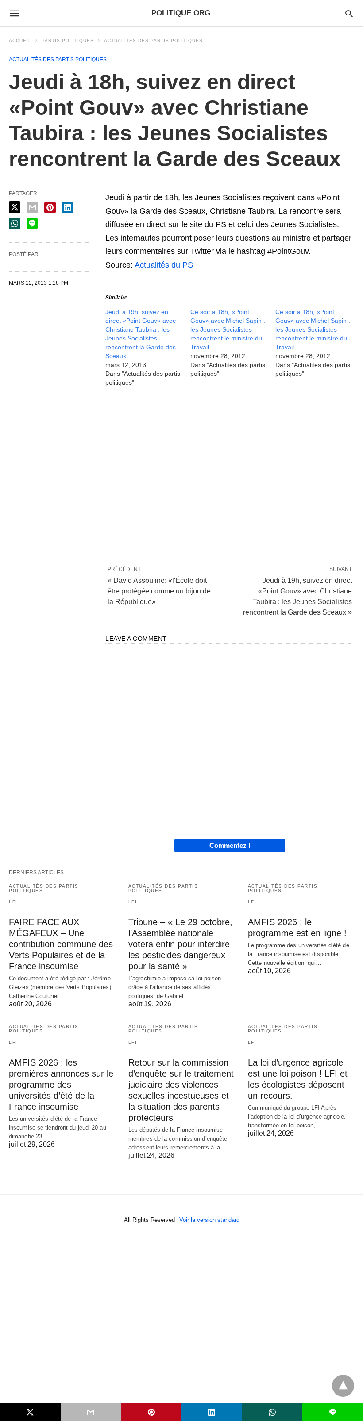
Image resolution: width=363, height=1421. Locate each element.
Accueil (20, 40)
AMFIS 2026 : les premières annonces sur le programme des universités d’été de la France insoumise (61, 1084)
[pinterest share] (50, 207)
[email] (91, 1412)
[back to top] (343, 1386)
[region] (229, 473)
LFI (13, 901)
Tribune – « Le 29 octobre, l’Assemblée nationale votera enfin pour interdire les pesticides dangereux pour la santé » (180, 944)
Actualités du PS (164, 265)
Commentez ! (230, 845)
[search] (349, 13)
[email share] (32, 207)
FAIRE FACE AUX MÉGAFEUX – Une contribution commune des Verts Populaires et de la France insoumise (61, 944)
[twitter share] (14, 207)
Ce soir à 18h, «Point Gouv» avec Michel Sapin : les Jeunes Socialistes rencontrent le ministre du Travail (227, 329)
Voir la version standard (209, 1220)
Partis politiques (68, 40)
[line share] (32, 223)
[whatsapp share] (14, 223)
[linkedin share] (67, 207)
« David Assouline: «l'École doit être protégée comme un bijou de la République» (159, 591)
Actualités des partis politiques (153, 40)
